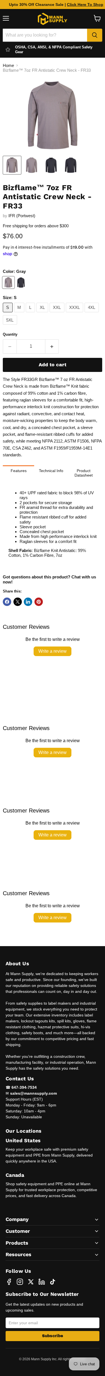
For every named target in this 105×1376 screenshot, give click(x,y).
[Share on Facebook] (7, 602)
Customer (18, 1231)
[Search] (94, 35)
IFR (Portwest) (21, 215)
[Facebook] (9, 1281)
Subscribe (52, 1336)
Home (8, 65)
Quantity (10, 334)
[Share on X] (17, 602)
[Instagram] (20, 1281)
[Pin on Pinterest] (38, 602)
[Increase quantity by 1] (52, 346)
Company (17, 1219)
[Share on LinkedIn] (28, 602)
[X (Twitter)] (30, 1281)
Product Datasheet (83, 472)
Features (19, 470)
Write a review (52, 651)
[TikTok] (52, 1281)
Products (17, 1243)
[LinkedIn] (41, 1281)
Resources (18, 1254)
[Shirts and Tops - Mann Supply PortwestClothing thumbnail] (12, 165)
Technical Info (51, 470)
